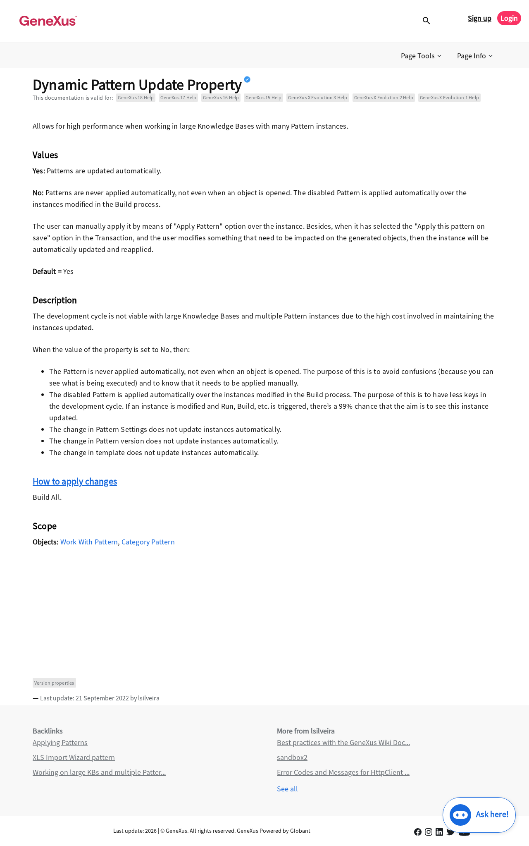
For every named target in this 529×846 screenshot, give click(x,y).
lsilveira (149, 698)
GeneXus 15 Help (263, 97)
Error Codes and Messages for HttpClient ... (343, 772)
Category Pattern (148, 541)
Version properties (54, 683)
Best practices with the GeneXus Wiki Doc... (343, 742)
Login (509, 18)
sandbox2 (292, 757)
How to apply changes (75, 481)
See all (287, 788)
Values (45, 155)
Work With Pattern (89, 541)
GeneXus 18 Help (136, 97)
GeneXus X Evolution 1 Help (449, 97)
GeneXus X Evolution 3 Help (317, 97)
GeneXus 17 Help (178, 97)
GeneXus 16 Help (221, 97)
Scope (45, 526)
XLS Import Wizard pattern (74, 757)
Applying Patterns (60, 742)
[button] (422, 56)
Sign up (479, 18)
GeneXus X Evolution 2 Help (383, 97)
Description (55, 300)
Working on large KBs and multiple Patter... (99, 772)
